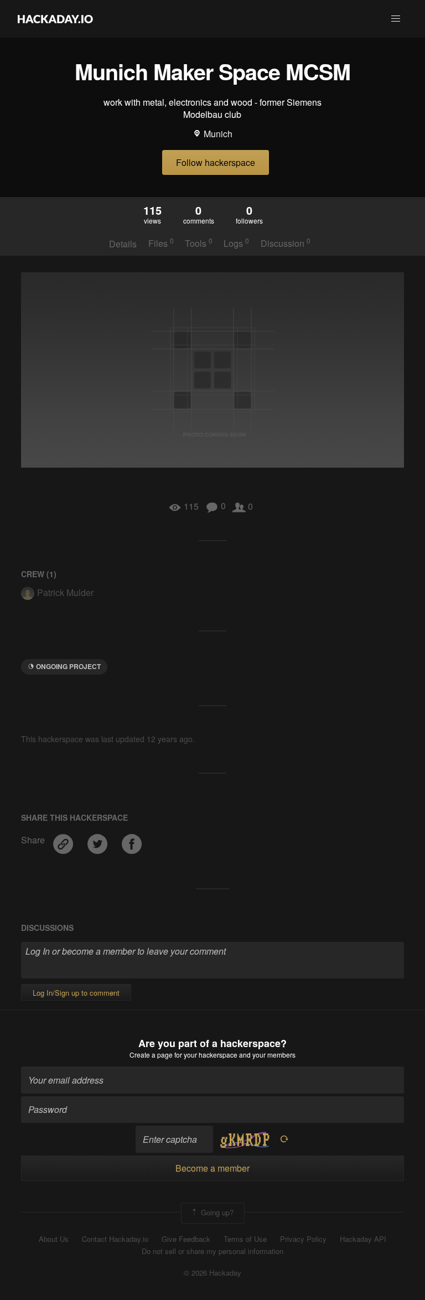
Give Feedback (186, 1239)
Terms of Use (245, 1239)
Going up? (216, 1211)
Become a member (212, 1168)
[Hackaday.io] (55, 19)
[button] (395, 19)
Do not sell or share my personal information (212, 1251)
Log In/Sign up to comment (76, 992)
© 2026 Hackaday (212, 1273)
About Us (54, 1239)
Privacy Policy (303, 1239)
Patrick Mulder (65, 592)
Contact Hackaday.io (115, 1239)
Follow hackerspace (215, 162)
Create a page (151, 1054)
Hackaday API (363, 1239)
